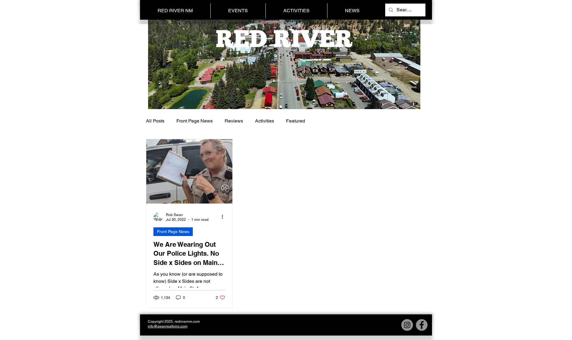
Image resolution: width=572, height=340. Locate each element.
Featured (295, 121)
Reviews (234, 121)
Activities (264, 121)
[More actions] (224, 217)
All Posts (155, 121)
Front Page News (194, 121)
